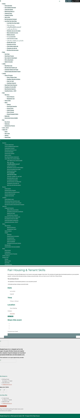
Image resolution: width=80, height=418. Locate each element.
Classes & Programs (9, 75)
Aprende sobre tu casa (11, 42)
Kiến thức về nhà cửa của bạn (12, 50)
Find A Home (7, 54)
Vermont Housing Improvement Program (12, 71)
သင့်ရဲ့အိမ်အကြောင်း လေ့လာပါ (14, 27)
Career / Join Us (5, 127)
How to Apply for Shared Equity (11, 58)
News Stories (7, 122)
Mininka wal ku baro (11, 34)
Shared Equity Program (9, 56)
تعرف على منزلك (11, 25)
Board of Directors (10, 96)
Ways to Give (7, 133)
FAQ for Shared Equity (9, 60)
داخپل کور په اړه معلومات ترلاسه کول (15, 40)
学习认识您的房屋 (11, 36)
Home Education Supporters (10, 89)
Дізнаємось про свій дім (12, 48)
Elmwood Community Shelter (12, 114)
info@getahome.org (7, 384)
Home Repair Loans (8, 65)
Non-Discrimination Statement (11, 19)
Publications (7, 124)
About (3, 93)
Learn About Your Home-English (13, 23)
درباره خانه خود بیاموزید (12, 29)
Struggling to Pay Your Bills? (10, 87)
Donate (6, 131)
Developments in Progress (10, 125)
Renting (3, 3)
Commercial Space (8, 13)
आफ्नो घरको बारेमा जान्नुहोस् (12, 38)
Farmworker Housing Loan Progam (11, 69)
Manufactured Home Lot (9, 11)
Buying (3, 52)
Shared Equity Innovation (12, 106)
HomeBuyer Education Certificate (13, 79)
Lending (3, 63)
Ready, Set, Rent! (10, 81)
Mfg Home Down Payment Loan (11, 67)
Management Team (11, 98)
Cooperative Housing (9, 9)
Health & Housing (10, 110)
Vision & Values (8, 100)
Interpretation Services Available (11, 118)
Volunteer (6, 135)
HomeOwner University (11, 83)
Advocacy (9, 104)
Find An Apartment (8, 5)
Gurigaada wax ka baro (11, 44)
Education (12, 313)
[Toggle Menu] (0, 140)
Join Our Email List (3, 406)
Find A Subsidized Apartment (10, 7)
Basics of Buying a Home (12, 77)
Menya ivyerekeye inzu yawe (12, 32)
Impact (6, 102)
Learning (4, 73)
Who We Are (7, 94)
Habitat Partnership (9, 62)
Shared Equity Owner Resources (11, 85)
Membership (7, 116)
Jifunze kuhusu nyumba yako (12, 46)
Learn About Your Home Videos (11, 21)
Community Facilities (9, 15)
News (3, 120)
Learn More (10, 316)
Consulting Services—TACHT (10, 91)
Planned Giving (7, 137)
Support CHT (4, 129)
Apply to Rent (7, 17)
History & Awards (10, 112)
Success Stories (10, 108)
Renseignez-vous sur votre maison (13, 31)
